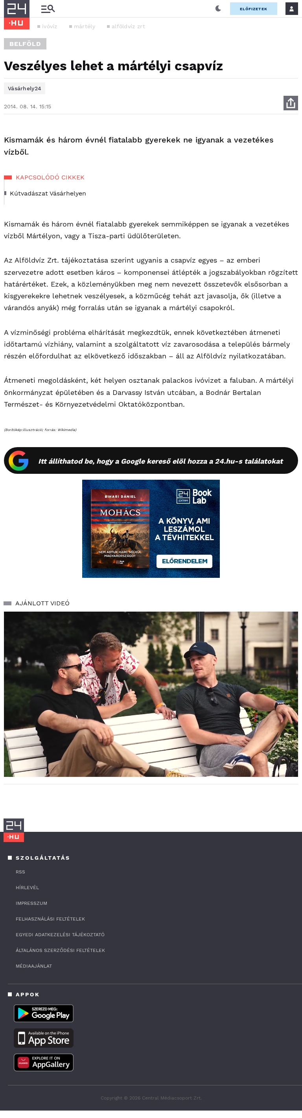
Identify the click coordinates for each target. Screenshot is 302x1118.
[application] (151, 694)
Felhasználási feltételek (50, 919)
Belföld (25, 43)
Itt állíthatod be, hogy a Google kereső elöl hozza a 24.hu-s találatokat (160, 461)
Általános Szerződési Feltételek (60, 950)
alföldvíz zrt (128, 26)
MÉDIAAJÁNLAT (34, 966)
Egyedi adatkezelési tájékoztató (60, 934)
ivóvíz (49, 26)
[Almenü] (48, 9)
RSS (20, 872)
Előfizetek (253, 9)
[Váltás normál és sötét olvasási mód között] (218, 8)
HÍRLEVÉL (27, 887)
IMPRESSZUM (31, 903)
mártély (84, 26)
